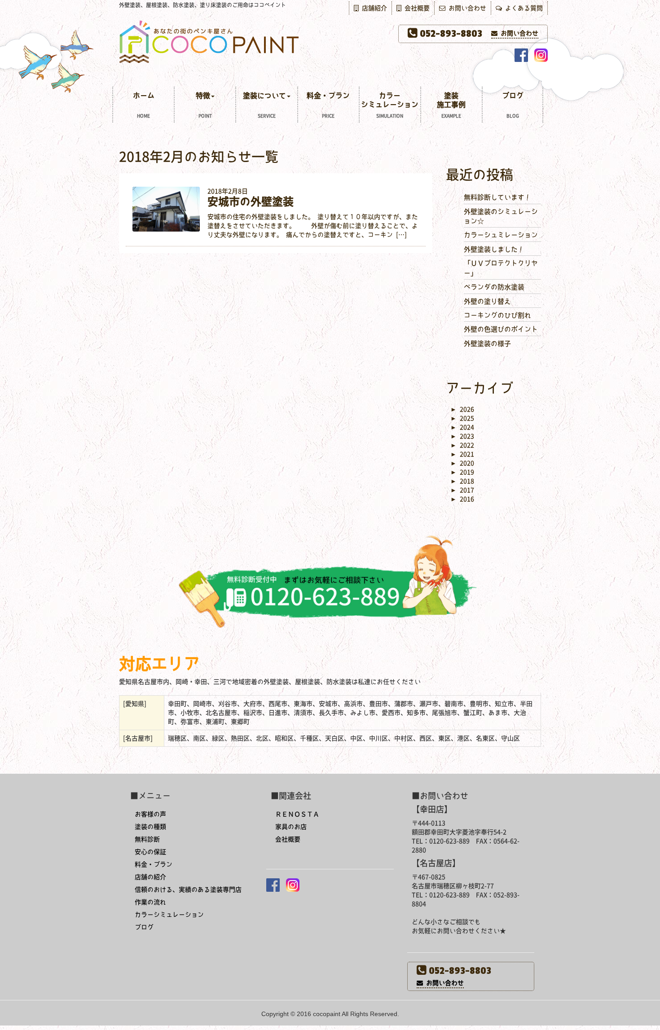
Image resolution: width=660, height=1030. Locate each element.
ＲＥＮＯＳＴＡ (297, 814)
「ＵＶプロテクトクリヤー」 (501, 268)
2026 (462, 409)
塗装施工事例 (451, 105)
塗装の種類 (150, 827)
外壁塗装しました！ (494, 249)
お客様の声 (150, 814)
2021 (462, 454)
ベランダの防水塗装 (494, 287)
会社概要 (415, 8)
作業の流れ (150, 902)
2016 (462, 499)
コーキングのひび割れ (497, 315)
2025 (462, 418)
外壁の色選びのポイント (501, 329)
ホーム (143, 105)
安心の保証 (150, 852)
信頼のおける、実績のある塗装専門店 (188, 889)
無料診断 (147, 839)
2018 (462, 481)
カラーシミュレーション (389, 105)
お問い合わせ (465, 8)
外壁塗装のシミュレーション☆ (501, 216)
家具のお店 (291, 827)
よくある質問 (522, 8)
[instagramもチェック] (541, 55)
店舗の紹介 (150, 877)
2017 (462, 490)
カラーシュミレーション (501, 235)
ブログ (513, 105)
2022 (462, 445)
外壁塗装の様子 (487, 343)
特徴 (204, 105)
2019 (462, 472)
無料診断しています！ (497, 197)
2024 (462, 427)
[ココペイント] (330, 41)
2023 (462, 436)
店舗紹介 (373, 8)
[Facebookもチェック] (521, 55)
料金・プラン (328, 105)
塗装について (264, 105)
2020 (462, 463)
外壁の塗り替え (487, 301)
